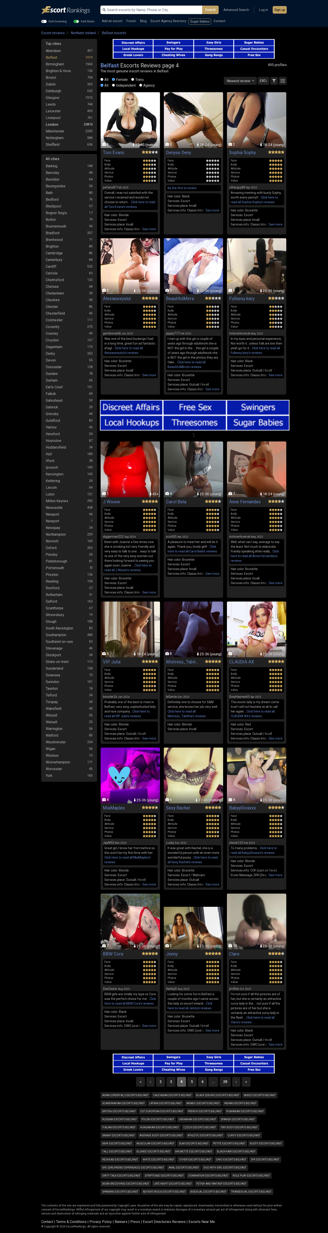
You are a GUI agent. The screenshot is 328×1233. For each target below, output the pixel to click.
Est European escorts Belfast (161, 1111)
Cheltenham (55, 293)
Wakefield (53, 708)
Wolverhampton (58, 762)
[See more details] (149, 229)
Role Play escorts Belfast (251, 1175)
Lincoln (51, 487)
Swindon (52, 682)
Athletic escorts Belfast (205, 1135)
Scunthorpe (54, 608)
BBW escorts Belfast (117, 1143)
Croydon (52, 340)
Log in (263, 10)
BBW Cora (113, 954)
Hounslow (53, 441)
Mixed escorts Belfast (260, 1095)
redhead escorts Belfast (120, 1159)
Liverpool (53, 118)
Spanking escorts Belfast (120, 1191)
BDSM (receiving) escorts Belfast (125, 1183)
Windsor (52, 755)
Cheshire (53, 300)
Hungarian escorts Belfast (159, 1127)
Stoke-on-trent (57, 662)
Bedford (52, 199)
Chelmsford (55, 280)
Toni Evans (113, 152)
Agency (149, 85)
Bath (49, 193)
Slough (51, 621)
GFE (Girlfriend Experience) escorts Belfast (133, 1167)
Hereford (53, 434)
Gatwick (52, 407)
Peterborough (56, 561)
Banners (121, 1222)
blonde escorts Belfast (154, 1151)
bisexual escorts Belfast (208, 1191)
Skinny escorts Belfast (118, 1135)
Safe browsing (57, 21)
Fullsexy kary (241, 298)
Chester (52, 307)
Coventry (53, 327)
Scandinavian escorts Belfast (123, 1103)
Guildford (53, 420)
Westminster (56, 742)
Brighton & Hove (58, 71)
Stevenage (54, 648)
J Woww (111, 501)
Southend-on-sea (59, 641)
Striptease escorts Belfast (164, 1175)
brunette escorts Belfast (193, 1151)
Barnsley (52, 173)
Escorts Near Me (202, 1222)
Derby (50, 353)
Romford (52, 588)
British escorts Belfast (119, 1111)
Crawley (52, 333)
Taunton (52, 688)
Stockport (53, 655)
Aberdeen (53, 51)
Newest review (239, 81)
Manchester (55, 131)
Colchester (54, 320)
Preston (52, 575)
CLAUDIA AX (241, 662)
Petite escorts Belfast (229, 1143)
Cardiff (51, 266)
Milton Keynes (57, 501)
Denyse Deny (178, 152)
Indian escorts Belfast (240, 1103)
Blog (143, 21)
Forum (131, 21)
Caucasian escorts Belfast (172, 1095)
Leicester (53, 111)
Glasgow (52, 98)
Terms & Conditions (71, 1222)
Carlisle (52, 273)
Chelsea (52, 286)
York (49, 775)
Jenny (172, 954)
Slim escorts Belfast (194, 1143)
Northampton (56, 534)
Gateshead (54, 400)
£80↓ (263, 81)
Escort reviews (53, 33)
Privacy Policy (100, 1222)
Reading (52, 581)
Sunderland (54, 668)
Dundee (52, 374)
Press (135, 1222)
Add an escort (112, 21)
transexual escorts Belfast (251, 1191)
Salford (51, 601)
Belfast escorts (114, 33)
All (106, 79)
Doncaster (54, 367)
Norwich (52, 541)
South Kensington (59, 628)
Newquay (53, 528)
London (52, 124)
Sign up (279, 10)
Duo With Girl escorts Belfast (224, 1167)
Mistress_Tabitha (182, 662)
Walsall (51, 715)
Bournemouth (56, 226)
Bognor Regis (56, 213)
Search (210, 10)
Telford (51, 695)
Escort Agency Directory (168, 21)
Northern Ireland (83, 33)
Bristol (51, 77)
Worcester (54, 769)
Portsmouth (55, 568)
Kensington (54, 474)
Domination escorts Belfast (208, 1175)
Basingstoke (55, 186)
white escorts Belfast (158, 1159)
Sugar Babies (200, 21)
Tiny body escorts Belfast (239, 1127)
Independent (126, 85)
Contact (219, 21)
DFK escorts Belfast (265, 1159)
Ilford (50, 461)
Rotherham (54, 595)
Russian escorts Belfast (119, 1119)
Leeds (51, 104)
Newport (52, 514)
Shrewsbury (55, 615)
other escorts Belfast (195, 1159)
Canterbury (54, 260)
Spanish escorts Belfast (238, 1119)
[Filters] (274, 81)
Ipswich (52, 467)
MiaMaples (114, 808)
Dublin (51, 84)
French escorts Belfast (205, 1111)
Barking (51, 166)
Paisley (52, 554)
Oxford (51, 548)
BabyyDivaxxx (242, 808)
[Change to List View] (283, 81)
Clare (234, 954)
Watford (52, 735)
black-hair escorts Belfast (236, 1151)
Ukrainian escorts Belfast (197, 1119)
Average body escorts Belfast (161, 1135)
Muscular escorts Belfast (155, 1143)
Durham (52, 380)
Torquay (52, 702)
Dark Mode (87, 21)
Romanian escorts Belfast (245, 1111)
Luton (50, 494)
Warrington (54, 729)
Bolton (51, 219)
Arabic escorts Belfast (203, 1103)
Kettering (53, 481)
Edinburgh (53, 91)
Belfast (51, 57)
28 (225, 1082)
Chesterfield (55, 313)
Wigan (50, 749)
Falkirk (51, 394)
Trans (139, 79)
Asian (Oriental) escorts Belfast (125, 1095)
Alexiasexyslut (117, 298)
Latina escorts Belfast (165, 1103)
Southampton (56, 635)
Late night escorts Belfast (173, 1183)
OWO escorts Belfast (231, 1159)
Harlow (51, 427)
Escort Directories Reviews (164, 1222)
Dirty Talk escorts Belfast (121, 1175)
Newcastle (54, 508)
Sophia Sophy (242, 152)
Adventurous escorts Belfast (164, 1191)
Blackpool (53, 206)
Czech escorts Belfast (199, 1127)
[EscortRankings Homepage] (69, 10)
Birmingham (55, 64)
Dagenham (54, 347)
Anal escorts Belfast (183, 1167)
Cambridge (54, 253)
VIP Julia (111, 662)
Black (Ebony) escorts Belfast (217, 1095)
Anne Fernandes (245, 501)
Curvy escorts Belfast (244, 1135)
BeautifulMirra (180, 298)
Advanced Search (236, 10)
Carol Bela (176, 501)
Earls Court (54, 387)
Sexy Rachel (178, 808)
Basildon (52, 179)
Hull (49, 454)
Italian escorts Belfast (119, 1127)
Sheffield (53, 144)
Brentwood (54, 240)
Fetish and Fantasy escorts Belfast (221, 1183)
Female (122, 79)
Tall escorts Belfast (117, 1151)
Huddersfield (56, 447)
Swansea (53, 675)
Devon (51, 360)
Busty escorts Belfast (266, 1143)
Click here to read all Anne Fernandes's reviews (255, 556)
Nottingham (55, 138)
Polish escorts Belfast (157, 1119)
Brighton (52, 246)
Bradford (52, 233)
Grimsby (52, 414)
